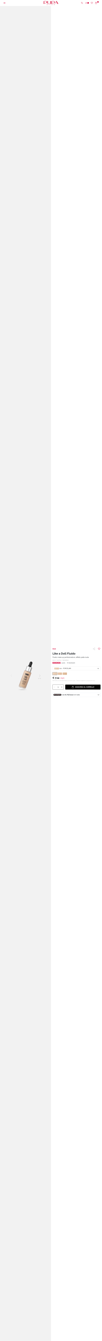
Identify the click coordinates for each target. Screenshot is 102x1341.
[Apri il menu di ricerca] (82, 3)
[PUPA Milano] (51, 3)
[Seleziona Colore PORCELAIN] (54, 673)
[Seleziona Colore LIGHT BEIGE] (59, 673)
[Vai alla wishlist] (92, 3)
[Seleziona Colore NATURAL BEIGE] (64, 673)
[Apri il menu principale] (4, 3)
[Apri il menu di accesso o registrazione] (87, 3)
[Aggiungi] (61, 687)
